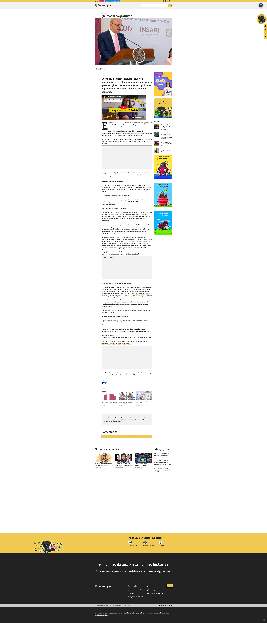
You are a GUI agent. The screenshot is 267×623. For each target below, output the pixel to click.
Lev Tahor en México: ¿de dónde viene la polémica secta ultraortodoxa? (123, 465)
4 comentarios (127, 437)
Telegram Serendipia (171, 1)
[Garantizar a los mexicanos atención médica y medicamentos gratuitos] (109, 395)
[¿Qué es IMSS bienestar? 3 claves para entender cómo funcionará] (127, 395)
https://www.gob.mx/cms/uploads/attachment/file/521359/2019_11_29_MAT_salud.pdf (130, 337)
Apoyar (170, 585)
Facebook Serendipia (167, 1)
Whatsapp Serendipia (169, 1)
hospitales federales (115, 227)
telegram (265, 36)
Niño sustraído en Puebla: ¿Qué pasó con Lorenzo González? (161, 455)
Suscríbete (97, 1)
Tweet (265, 26)
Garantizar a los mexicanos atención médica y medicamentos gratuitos (109, 402)
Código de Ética (127, 605)
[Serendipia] (103, 6)
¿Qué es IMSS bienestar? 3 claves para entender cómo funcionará (126, 401)
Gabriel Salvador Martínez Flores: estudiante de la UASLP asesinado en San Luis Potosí (163, 462)
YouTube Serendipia (159, 1)
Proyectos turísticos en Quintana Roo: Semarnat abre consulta (162, 469)
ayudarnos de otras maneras (112, 421)
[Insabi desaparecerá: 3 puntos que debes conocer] (144, 395)
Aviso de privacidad (117, 605)
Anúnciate (102, 1)
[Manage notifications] (264, 620)
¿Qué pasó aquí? (105, 13)
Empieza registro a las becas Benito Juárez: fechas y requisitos (103, 465)
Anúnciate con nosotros (155, 593)
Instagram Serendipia (165, 1)
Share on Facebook (265, 29)
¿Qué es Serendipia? (134, 590)
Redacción (99, 66)
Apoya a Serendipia (262, 19)
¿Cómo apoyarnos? (153, 590)
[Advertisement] (127, 158)
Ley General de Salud (142, 293)
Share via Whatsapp (265, 33)
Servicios (131, 593)
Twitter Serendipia (161, 1)
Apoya (113, 1)
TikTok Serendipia (163, 1)
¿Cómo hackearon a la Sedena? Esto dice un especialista (141, 465)
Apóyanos (162, 546)
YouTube (141, 420)
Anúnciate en (163, 102)
